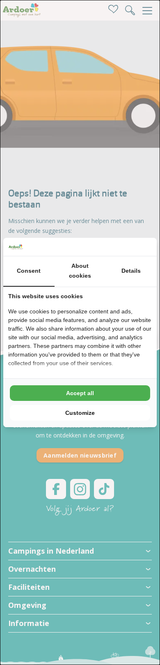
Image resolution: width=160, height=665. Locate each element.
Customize (80, 413)
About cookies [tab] (80, 270)
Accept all (80, 393)
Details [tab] (131, 270)
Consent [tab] (29, 270)
